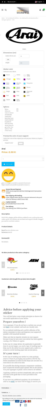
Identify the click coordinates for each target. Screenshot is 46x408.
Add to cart (9, 164)
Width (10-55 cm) (11, 56)
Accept (6, 404)
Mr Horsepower (12, 267)
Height (7, 62)
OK (8, 59)
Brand (3, 230)
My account (11, 2)
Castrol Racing (34, 294)
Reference (5, 232)
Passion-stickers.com (11, 230)
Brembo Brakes (12, 294)
